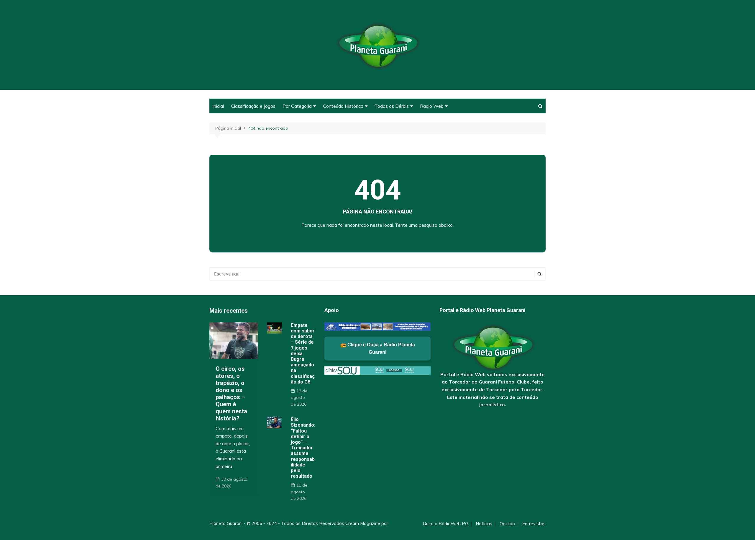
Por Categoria (297, 106)
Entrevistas (534, 523)
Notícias (484, 523)
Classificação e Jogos (253, 106)
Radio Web (432, 106)
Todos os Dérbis (392, 106)
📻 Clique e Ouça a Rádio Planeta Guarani (377, 348)
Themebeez (221, 530)
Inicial (218, 106)
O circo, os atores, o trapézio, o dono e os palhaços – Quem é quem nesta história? (231, 393)
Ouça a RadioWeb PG (445, 523)
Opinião (507, 523)
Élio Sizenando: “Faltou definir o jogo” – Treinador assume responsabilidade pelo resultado (303, 448)
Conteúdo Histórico (343, 106)
